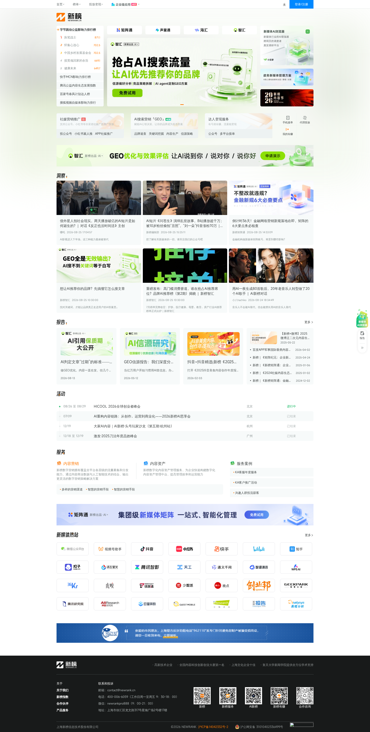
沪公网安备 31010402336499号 (261, 727)
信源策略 (187, 134)
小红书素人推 (83, 134)
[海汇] (182, 72)
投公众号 (66, 134)
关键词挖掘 (156, 134)
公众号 (212, 134)
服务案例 (244, 463)
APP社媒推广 (104, 134)
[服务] (61, 452)
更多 (307, 322)
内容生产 (172, 134)
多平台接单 (227, 134)
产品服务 (63, 710)
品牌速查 (140, 134)
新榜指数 (63, 697)
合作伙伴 (63, 703)
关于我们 (63, 690)
